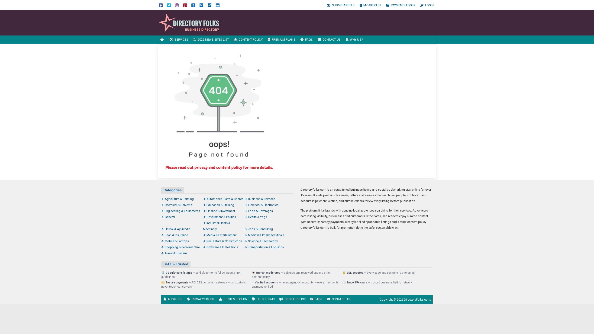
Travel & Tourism (176, 253)
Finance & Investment (221, 211)
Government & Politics (221, 217)
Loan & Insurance (176, 235)
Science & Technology (263, 241)
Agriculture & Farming (179, 199)
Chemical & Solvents (178, 205)
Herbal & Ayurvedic (177, 229)
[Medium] (201, 5)
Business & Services (261, 199)
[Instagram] (177, 5)
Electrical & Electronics (263, 205)
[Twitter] (169, 5)
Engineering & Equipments (182, 211)
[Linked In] (218, 5)
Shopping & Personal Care (182, 247)
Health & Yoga (257, 217)
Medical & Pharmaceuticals (266, 235)
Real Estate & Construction (224, 241)
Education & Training (220, 205)
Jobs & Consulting (260, 229)
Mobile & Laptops (177, 241)
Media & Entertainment (222, 235)
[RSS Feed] (209, 5)
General (170, 217)
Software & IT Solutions (222, 247)
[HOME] (162, 39)
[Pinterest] (185, 5)
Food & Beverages (260, 211)
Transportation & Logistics (266, 247)
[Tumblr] (193, 5)
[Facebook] (161, 5)
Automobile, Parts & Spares (225, 199)
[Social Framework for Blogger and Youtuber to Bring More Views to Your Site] (189, 22)
